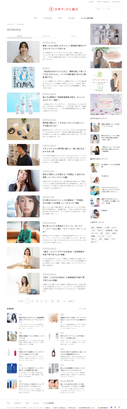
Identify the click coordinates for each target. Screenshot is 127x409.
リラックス (101, 236)
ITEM (60, 18)
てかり (113, 239)
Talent (73, 36)
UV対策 (107, 227)
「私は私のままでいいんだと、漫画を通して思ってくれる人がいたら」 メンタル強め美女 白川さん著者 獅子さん (64, 74)
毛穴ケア (100, 230)
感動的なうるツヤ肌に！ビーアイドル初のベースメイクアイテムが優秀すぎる (73, 320)
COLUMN (71, 18)
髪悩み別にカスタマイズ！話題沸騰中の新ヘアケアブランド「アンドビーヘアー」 (31, 320)
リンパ (109, 236)
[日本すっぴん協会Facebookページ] (111, 408)
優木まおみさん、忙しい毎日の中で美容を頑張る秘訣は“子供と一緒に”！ (111, 138)
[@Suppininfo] (115, 408)
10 (52, 301)
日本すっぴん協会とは (103, 1)
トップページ (10, 24)
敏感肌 (107, 239)
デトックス (94, 233)
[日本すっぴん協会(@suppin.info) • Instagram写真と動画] (119, 408)
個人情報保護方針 (103, 408)
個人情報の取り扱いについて (87, 408)
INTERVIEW (48, 18)
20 (58, 301)
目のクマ (94, 242)
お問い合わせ (116, 1)
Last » (71, 301)
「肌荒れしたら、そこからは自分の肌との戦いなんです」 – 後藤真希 (111, 149)
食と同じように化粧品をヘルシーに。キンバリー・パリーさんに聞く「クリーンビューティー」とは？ (64, 229)
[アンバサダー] (106, 114)
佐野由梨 (104, 210)
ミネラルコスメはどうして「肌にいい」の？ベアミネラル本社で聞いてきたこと (111, 189)
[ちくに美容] (106, 68)
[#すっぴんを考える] (106, 91)
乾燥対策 (99, 227)
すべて (19, 36)
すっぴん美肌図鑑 (87, 18)
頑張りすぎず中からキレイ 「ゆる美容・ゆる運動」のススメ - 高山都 (111, 201)
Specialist (46, 36)
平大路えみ (105, 176)
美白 (116, 230)
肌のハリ (94, 239)
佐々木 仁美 (70, 380)
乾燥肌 (93, 236)
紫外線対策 (109, 230)
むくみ (114, 227)
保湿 (92, 227)
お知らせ (91, 1)
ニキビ (93, 230)
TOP (35, 18)
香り (102, 233)
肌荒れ (114, 233)
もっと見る (83, 308)
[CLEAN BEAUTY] (106, 44)
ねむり (108, 233)
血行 (100, 239)
